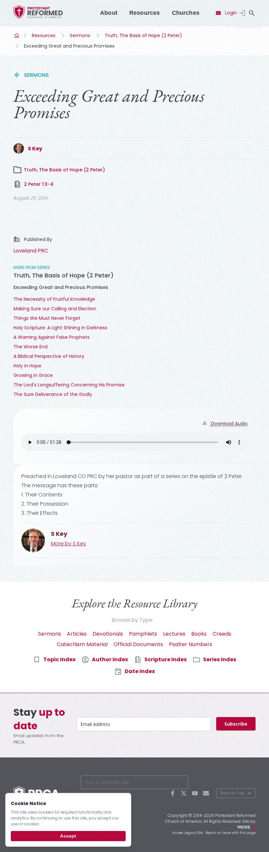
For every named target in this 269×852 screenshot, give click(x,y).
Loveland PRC (30, 250)
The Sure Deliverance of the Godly (52, 394)
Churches (185, 13)
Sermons (80, 35)
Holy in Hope (27, 365)
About (108, 13)
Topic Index (59, 659)
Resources (144, 13)
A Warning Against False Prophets (51, 337)
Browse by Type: (132, 620)
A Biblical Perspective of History (48, 356)
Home (17, 35)
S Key (35, 148)
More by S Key (68, 543)
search (252, 13)
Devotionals (108, 634)
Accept (68, 836)
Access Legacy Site (187, 832)
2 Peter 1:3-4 (38, 184)
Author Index (110, 659)
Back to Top (232, 793)
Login (231, 13)
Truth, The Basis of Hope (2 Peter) (143, 35)
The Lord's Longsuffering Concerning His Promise (69, 385)
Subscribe (235, 724)
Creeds (222, 634)
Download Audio (229, 423)
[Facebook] (172, 793)
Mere (251, 827)
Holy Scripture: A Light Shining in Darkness (60, 327)
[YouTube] (195, 793)
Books (199, 634)
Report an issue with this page (230, 832)
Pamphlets (143, 634)
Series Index (219, 659)
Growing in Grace (33, 375)
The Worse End (30, 346)
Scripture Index (165, 659)
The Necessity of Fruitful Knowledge (54, 299)
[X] (184, 793)
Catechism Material (82, 644)
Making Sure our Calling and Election (54, 308)
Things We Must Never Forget (46, 318)
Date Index (140, 671)
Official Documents (138, 644)
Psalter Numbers (190, 644)
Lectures (174, 634)
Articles (77, 634)
